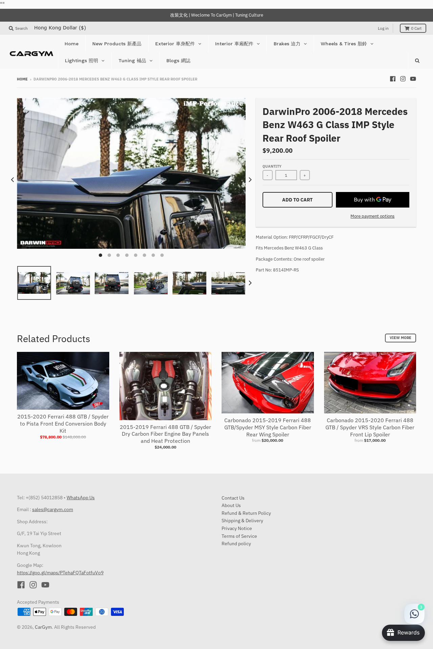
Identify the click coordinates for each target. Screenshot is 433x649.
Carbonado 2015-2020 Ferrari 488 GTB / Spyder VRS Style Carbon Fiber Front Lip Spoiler (369, 427)
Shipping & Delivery (242, 521)
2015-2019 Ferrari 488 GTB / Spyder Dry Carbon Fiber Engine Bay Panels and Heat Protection (165, 434)
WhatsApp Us (81, 498)
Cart (416, 28)
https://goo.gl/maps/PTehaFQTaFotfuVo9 (60, 573)
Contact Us (233, 498)
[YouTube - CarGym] (413, 79)
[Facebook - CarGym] (393, 79)
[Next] (250, 179)
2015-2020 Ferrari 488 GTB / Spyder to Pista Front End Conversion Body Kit (63, 423)
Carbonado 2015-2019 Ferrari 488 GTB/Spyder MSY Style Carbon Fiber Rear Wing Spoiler (267, 427)
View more (400, 337)
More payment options (372, 216)
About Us (231, 505)
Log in (383, 28)
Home (22, 79)
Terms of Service (239, 536)
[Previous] (13, 179)
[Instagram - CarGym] (403, 79)
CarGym (43, 627)
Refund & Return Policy (246, 513)
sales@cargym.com (52, 509)
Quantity (272, 166)
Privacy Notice (237, 528)
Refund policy (236, 543)
